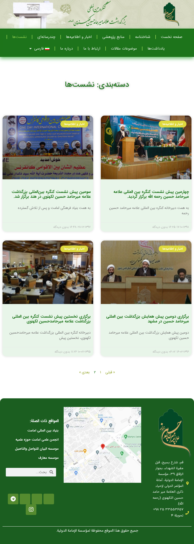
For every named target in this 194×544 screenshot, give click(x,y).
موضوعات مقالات (124, 49)
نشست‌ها (19, 37)
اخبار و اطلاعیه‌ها (79, 37)
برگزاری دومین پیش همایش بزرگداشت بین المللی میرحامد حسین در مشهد (147, 318)
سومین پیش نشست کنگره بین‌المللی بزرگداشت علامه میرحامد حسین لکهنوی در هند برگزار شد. (51, 194)
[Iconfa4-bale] (25, 499)
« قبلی (110, 372)
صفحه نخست (171, 37)
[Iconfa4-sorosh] (48, 499)
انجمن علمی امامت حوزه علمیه (37, 439)
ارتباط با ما (91, 49)
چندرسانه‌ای (46, 37)
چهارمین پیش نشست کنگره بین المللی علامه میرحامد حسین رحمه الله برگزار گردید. (151, 194)
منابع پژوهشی (113, 37)
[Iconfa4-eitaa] (37, 499)
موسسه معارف (48, 458)
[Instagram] (31, 509)
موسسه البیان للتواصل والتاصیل (37, 448)
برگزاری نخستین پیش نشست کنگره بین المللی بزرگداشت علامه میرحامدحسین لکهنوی (51, 318)
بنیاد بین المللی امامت (43, 430)
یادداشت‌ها (156, 49)
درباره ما (66, 49)
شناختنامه (142, 37)
